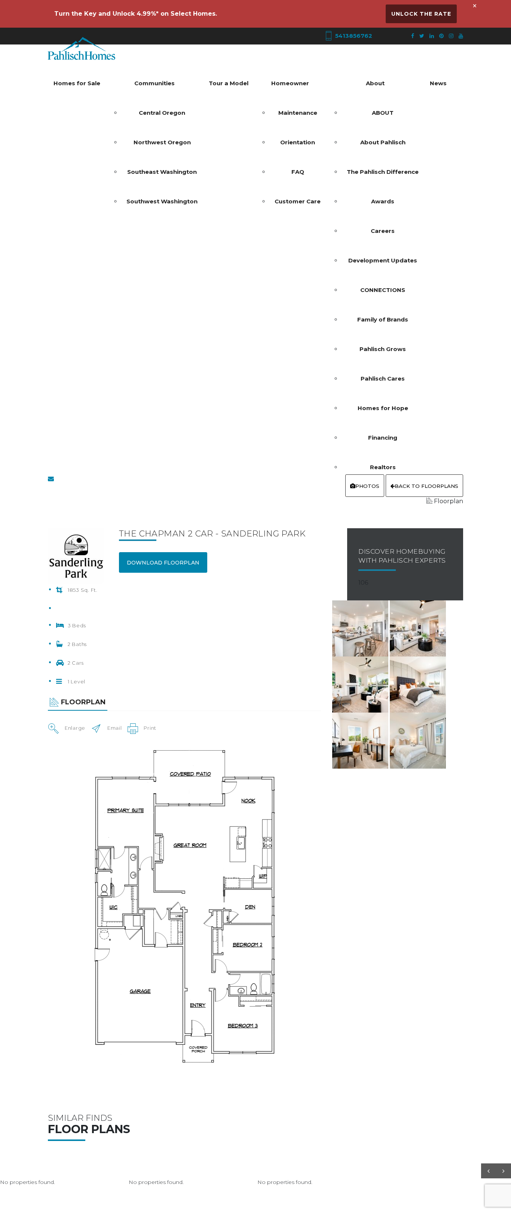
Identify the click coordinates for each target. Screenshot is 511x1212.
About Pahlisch (383, 142)
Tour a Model (228, 83)
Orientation (297, 142)
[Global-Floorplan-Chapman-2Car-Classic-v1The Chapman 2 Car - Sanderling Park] (184, 906)
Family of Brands (382, 319)
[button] (488, 1170)
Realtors (383, 467)
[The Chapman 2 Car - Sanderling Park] (361, 627)
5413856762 (353, 35)
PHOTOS (367, 486)
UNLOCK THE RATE (421, 13)
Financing (382, 437)
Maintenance (297, 112)
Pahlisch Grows (382, 349)
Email (114, 728)
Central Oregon (162, 112)
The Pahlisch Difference (383, 171)
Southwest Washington (162, 201)
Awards (382, 201)
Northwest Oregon (162, 142)
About (375, 83)
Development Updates (382, 260)
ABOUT (383, 112)
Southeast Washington (162, 171)
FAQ (297, 171)
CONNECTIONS (382, 289)
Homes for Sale (76, 83)
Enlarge (75, 728)
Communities (154, 83)
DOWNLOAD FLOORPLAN (163, 562)
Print (150, 728)
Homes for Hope (383, 408)
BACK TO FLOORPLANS (426, 486)
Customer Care (298, 201)
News (438, 83)
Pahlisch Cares (383, 378)
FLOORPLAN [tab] (83, 702)
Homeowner (290, 83)
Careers (383, 230)
